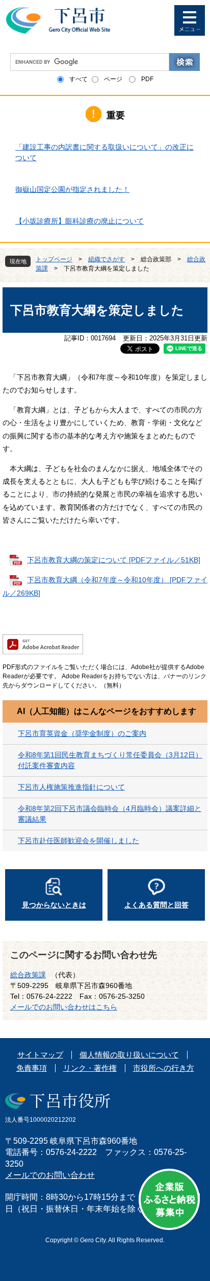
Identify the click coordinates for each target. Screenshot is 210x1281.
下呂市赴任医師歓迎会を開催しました (78, 840)
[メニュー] (189, 20)
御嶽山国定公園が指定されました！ (72, 189)
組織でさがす (106, 259)
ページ (113, 79)
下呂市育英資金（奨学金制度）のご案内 (82, 733)
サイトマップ (40, 1054)
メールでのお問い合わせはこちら (63, 1007)
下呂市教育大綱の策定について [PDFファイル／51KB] (113, 560)
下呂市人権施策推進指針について (71, 787)
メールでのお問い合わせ (50, 1175)
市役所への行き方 (163, 1068)
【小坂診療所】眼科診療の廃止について (79, 221)
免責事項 (31, 1068)
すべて (78, 79)
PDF (147, 79)
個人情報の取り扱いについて (129, 1054)
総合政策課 (28, 975)
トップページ (54, 259)
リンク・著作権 (90, 1068)
